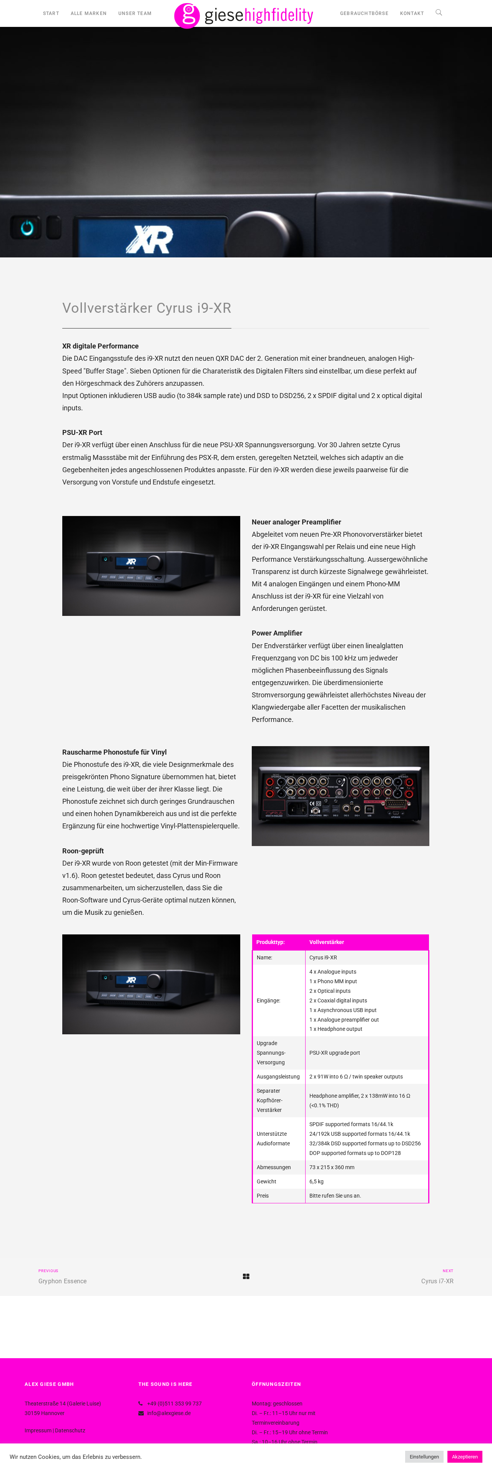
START (51, 13)
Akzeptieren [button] (465, 1457)
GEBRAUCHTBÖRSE (364, 13)
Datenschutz (70, 1430)
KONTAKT (412, 13)
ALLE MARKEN (89, 13)
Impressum (38, 1430)
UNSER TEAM (135, 13)
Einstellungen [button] (424, 1457)
